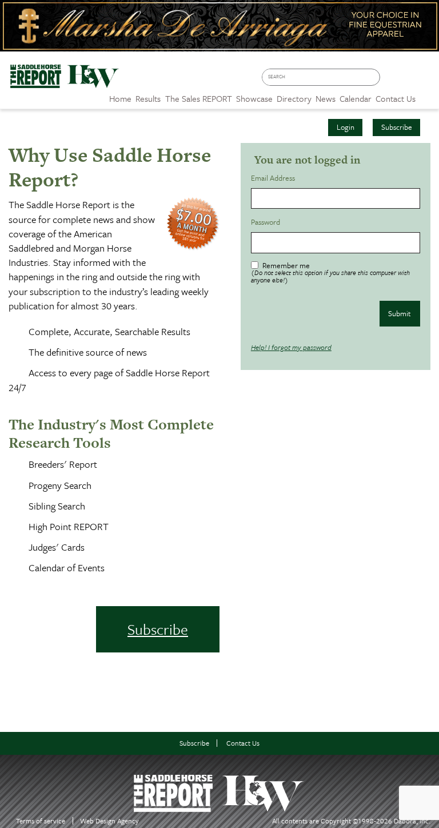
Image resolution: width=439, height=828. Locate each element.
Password (267, 222)
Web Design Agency (109, 821)
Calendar (356, 98)
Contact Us (243, 743)
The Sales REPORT (198, 98)
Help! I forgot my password (291, 347)
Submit (399, 313)
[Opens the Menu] (427, 94)
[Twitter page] (408, 81)
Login (345, 127)
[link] (120, 95)
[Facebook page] (391, 81)
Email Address (274, 178)
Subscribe (396, 127)
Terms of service (40, 821)
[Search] (373, 77)
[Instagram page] (425, 81)
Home (120, 98)
